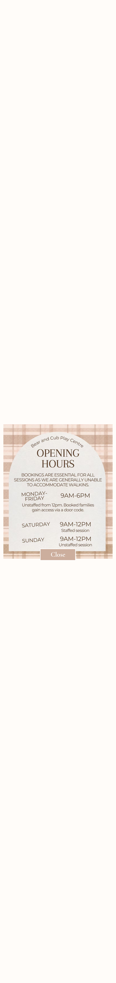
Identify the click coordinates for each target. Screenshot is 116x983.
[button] (58, 555)
